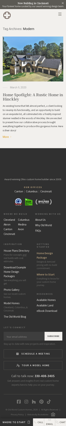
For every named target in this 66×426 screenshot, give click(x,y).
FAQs (38, 230)
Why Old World (43, 225)
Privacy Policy (17, 414)
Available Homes (46, 300)
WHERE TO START (14, 422)
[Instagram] (25, 401)
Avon (21, 229)
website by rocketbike (37, 414)
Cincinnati (9, 234)
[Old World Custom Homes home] (33, 162)
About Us (40, 219)
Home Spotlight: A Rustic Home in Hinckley (33, 97)
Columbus (23, 219)
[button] (60, 422)
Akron (7, 224)
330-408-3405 (45, 376)
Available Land (45, 305)
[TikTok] (48, 401)
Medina (22, 224)
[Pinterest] (41, 401)
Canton (8, 229)
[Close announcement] (62, 3)
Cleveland (9, 219)
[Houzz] (33, 401)
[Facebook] (18, 401)
